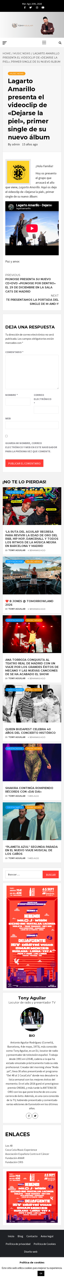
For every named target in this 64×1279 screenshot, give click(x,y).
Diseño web (30, 1251)
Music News (16, 73)
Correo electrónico (42, 399)
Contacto (32, 1236)
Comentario (14, 352)
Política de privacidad (18, 1244)
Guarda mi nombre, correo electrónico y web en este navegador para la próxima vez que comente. (31, 447)
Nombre (11, 395)
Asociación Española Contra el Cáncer (27, 1154)
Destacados (14, 492)
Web (8, 418)
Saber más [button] (27, 1273)
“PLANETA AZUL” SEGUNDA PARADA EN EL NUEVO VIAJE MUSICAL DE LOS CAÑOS (31, 850)
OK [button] (41, 1273)
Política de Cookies (45, 1244)
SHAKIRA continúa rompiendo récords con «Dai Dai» (29, 789)
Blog (20, 1236)
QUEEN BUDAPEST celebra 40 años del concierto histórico (30, 731)
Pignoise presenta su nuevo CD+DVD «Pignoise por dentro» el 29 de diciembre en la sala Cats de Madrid (30, 283)
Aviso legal (47, 1236)
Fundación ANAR (14, 1158)
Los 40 (9, 1145)
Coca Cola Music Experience (21, 1149)
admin (16, 144)
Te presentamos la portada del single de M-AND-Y (32, 300)
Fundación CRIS (14, 1162)
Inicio (11, 1236)
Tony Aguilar (17, 550)
